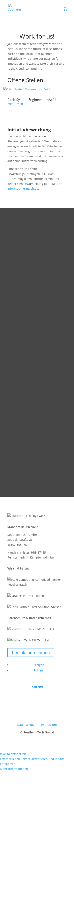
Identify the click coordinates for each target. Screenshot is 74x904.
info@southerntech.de (22, 188)
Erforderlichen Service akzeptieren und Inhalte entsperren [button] (32, 761)
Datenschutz (26, 725)
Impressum (49, 725)
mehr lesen (15, 104)
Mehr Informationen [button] (14, 769)
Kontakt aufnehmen (31, 652)
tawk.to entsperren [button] (13, 754)
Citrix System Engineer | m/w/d (31, 99)
